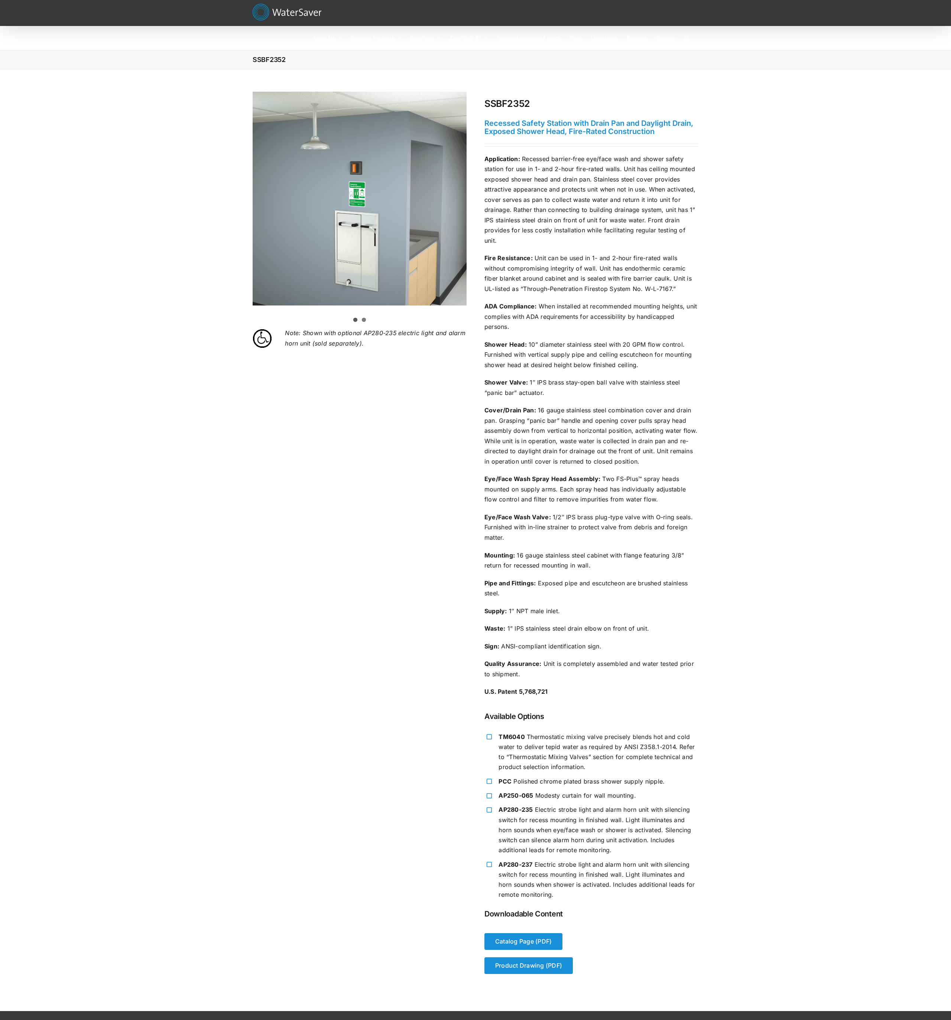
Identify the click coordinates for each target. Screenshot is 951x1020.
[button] (687, 37)
